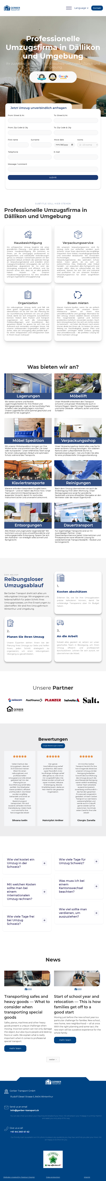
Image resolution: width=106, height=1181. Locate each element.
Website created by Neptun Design (19, 1177)
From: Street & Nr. (16, 115)
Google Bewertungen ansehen (53, 746)
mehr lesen (15, 1048)
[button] (69, 8)
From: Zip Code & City (18, 127)
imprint (87, 1177)
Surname (35, 140)
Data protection (53, 1177)
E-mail (57, 152)
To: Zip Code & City (62, 127)
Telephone (13, 152)
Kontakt (97, 8)
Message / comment (17, 164)
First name (13, 140)
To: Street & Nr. (61, 115)
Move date (59, 140)
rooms (80, 140)
